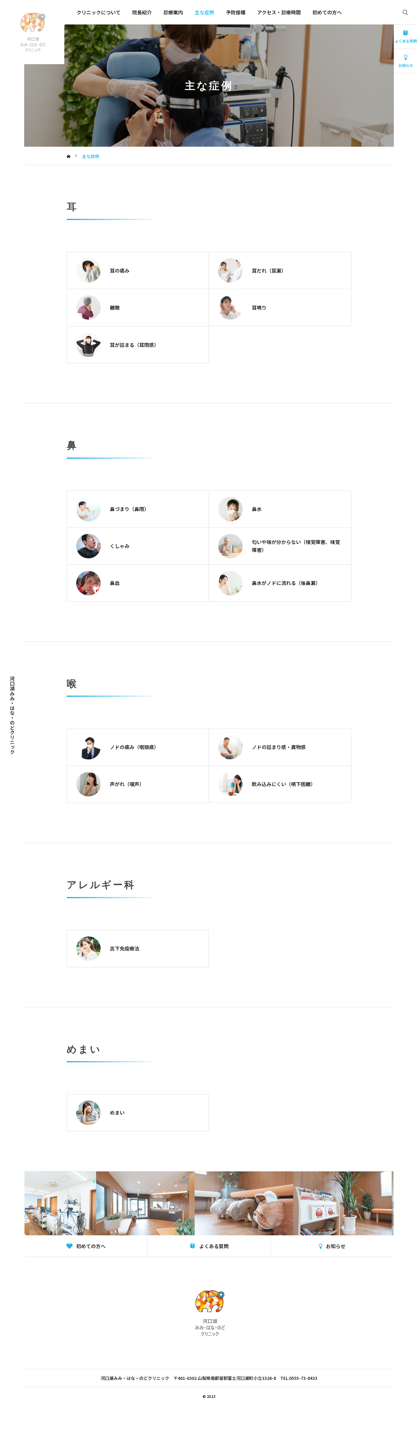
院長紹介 (142, 12)
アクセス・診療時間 (279, 12)
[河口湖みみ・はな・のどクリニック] (32, 32)
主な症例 (204, 12)
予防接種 (235, 12)
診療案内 (173, 12)
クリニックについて (99, 12)
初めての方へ (327, 12)
